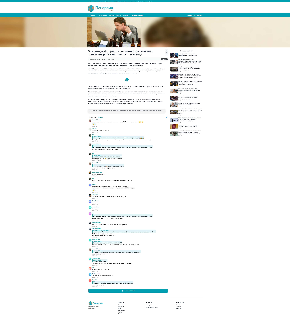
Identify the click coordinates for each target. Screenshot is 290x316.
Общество (164, 59)
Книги (119, 314)
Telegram (178, 306)
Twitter (178, 305)
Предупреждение (152, 307)
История (148, 305)
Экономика (121, 310)
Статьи (120, 312)
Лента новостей (186, 51)
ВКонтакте (179, 308)
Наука (120, 308)
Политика (121, 305)
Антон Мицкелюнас (108, 59)
